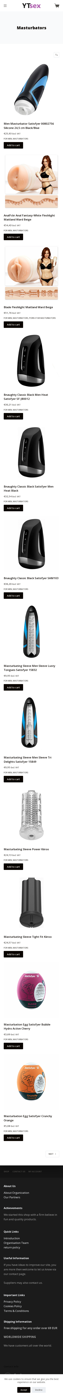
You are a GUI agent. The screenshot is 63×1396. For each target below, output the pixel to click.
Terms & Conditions (16, 1311)
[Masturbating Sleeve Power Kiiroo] (31, 815)
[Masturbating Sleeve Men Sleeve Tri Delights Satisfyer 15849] (31, 723)
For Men (8, 138)
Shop (6, 1171)
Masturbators (20, 138)
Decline (38, 1389)
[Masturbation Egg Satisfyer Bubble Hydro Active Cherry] (31, 990)
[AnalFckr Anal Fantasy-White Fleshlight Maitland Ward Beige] (31, 181)
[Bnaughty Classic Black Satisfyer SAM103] (31, 544)
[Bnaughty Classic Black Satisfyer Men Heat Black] (31, 452)
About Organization (16, 1193)
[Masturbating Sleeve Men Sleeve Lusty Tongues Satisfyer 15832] (31, 632)
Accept (24, 1389)
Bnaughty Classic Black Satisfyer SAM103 (31, 578)
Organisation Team (16, 1243)
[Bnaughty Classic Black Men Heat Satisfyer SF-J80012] (31, 361)
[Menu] (5, 5)
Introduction (12, 1238)
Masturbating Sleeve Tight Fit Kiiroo (28, 937)
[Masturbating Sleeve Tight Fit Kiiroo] (31, 903)
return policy (12, 1247)
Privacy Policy (12, 1301)
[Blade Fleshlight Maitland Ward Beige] (31, 273)
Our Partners (12, 1197)
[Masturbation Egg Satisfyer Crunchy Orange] (31, 1082)
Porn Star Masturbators (42, 318)
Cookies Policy (13, 1306)
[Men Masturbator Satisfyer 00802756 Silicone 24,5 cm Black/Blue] (31, 89)
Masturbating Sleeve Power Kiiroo (26, 849)
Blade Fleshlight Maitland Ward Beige (28, 307)
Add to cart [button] (13, 145)
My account (35, 1171)
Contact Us (18, 1171)
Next (51, 1154)
